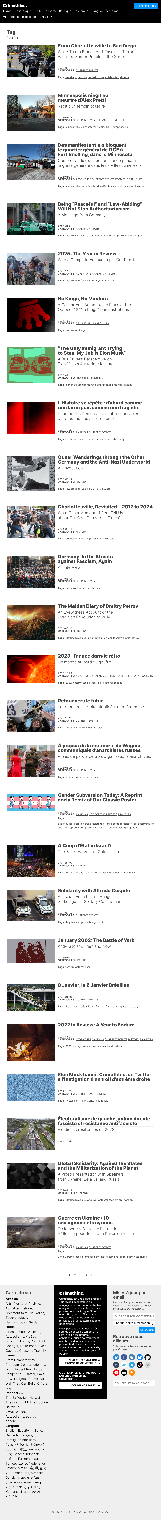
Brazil (68, 1006)
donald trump (96, 77)
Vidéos (31, 1336)
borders (98, 186)
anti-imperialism (123, 1256)
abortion (63, 827)
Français (26, 1435)
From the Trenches (112, 120)
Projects (146, 675)
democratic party (114, 439)
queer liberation (74, 823)
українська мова (18, 1482)
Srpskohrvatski (17, 1468)
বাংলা (26, 1473)
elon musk (71, 384)
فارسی (22, 1463)
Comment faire (17, 1313)
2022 (68, 682)
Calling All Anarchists (92, 323)
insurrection (80, 1006)
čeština (11, 1459)
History (94, 228)
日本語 (21, 1449)
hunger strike (97, 922)
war (110, 637)
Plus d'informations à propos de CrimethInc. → (82, 1361)
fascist (110, 1006)
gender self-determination (138, 823)
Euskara (24, 1459)
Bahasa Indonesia (27, 1454)
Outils (37, 11)
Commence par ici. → (85, 1385)
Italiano (36, 1430)
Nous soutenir (146, 6)
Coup (87, 872)
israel (68, 872)
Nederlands (37, 1463)
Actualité (12, 1308)
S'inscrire (147, 1329)
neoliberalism (85, 727)
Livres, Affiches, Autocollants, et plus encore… (21, 1416)
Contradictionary (33, 1365)
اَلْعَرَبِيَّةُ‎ (33, 1468)
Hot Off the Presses (103, 814)
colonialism (132, 872)
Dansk (10, 1477)
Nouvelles (36, 1313)
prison (85, 922)
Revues (20, 1332)
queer (61, 823)
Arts (9, 1303)
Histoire (26, 1308)
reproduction (76, 827)
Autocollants (15, 1336)
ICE (108, 127)
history (76, 682)
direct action (94, 235)
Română (16, 1473)
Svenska (37, 1473)
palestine (77, 872)
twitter (69, 1100)
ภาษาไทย (33, 1477)
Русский (12, 1444)
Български (36, 1449)
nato (136, 1256)
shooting (125, 77)
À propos (112, 11)
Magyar (36, 1459)
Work (9, 1369)
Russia (79, 637)
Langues (98, 11)
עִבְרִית (21, 1477)
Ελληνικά (37, 1444)
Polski (24, 1444)
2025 (94, 280)
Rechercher (81, 11)
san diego (71, 77)
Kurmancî (12, 1492)
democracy (118, 872)
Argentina (71, 727)
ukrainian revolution (95, 637)
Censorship (93, 1100)
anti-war (103, 1199)
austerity (100, 384)
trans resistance (94, 823)
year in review (106, 280)
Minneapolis (72, 127)
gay (126, 827)
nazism (106, 488)
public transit (114, 384)
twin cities (99, 127)
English (11, 1430)
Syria (61, 1256)
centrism (96, 682)
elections (70, 439)
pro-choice (91, 827)
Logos (24, 1341)
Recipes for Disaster (20, 1374)
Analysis (82, 228)
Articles (12, 1299)
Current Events (87, 70)
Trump (115, 127)
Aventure (20, 1303)
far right (96, 872)
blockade (138, 186)
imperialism (106, 1256)
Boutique (65, 11)
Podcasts (50, 11)
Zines (10, 1332)
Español (24, 1430)
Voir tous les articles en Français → (27, 16)
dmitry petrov (131, 637)
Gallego (36, 1487)
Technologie (15, 1318)
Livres (7, 11)
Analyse (34, 1303)
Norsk (25, 1492)
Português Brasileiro (21, 1440)
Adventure (83, 179)
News (103, 1093)
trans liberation (113, 823)
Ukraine (70, 637)
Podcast (12, 1393)
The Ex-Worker (17, 1397)
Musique (12, 1341)
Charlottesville (74, 538)
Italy (67, 922)
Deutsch (12, 1435)
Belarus (88, 1199)
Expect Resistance (28, 1369)
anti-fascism (112, 77)
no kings (80, 330)
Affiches (34, 1332)
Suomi (10, 1449)
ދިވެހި (26, 1487)
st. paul (138, 235)
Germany (80, 235)
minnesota (86, 127)
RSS (20, 1299)
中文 (9, 1454)
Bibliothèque (22, 11)
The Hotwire (39, 1402)
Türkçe (11, 1463)
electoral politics (112, 682)
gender (133, 827)
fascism (82, 77)
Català (18, 1487)
